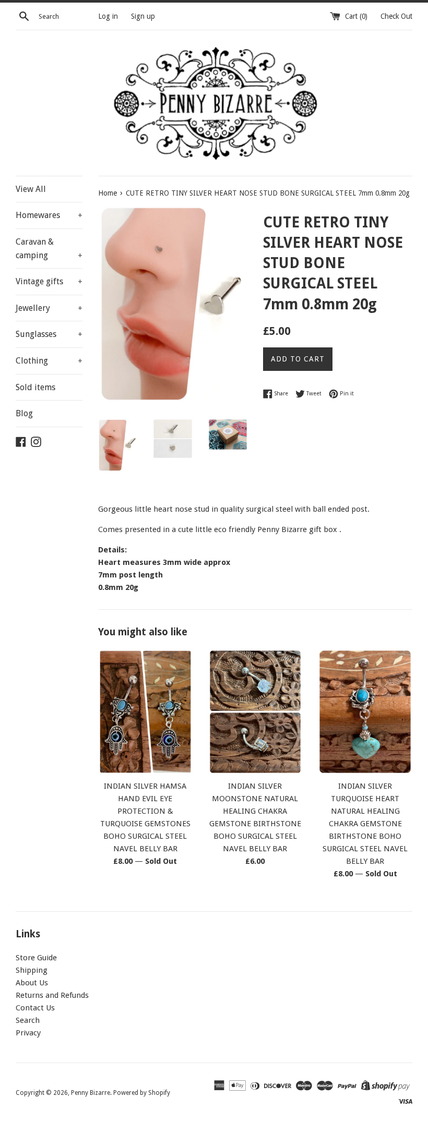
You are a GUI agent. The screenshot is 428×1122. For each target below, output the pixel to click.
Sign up (143, 16)
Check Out (396, 16)
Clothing (49, 361)
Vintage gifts (49, 281)
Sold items (35, 387)
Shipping (31, 970)
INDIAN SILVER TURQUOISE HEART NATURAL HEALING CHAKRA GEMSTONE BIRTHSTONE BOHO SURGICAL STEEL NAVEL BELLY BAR (365, 823)
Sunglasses (49, 334)
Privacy (28, 1032)
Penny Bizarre (90, 1092)
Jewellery (49, 308)
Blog (24, 413)
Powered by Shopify (141, 1092)
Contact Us (35, 1007)
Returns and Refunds (52, 995)
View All (31, 189)
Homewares (49, 215)
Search (28, 1020)
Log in (108, 16)
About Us (32, 982)
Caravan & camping (49, 248)
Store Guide (36, 957)
